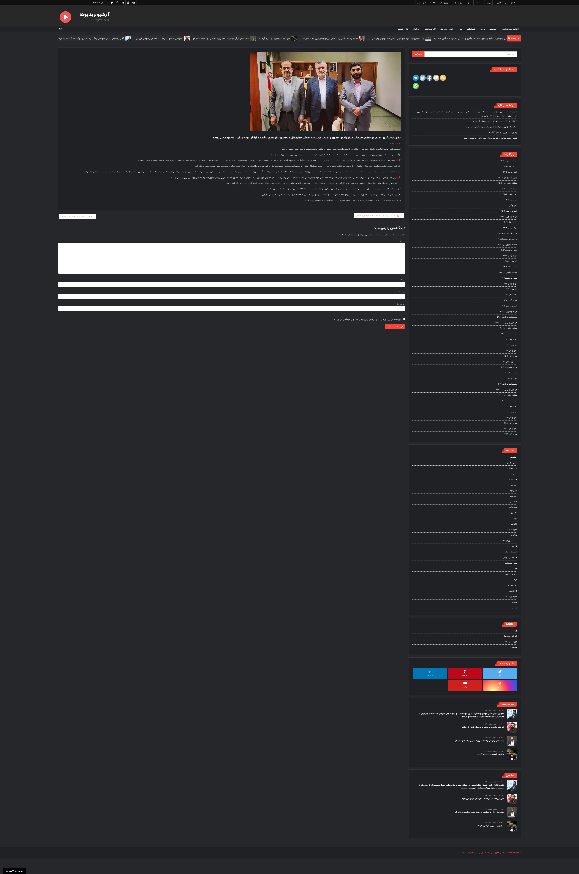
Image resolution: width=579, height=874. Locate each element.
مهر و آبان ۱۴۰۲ (510, 300)
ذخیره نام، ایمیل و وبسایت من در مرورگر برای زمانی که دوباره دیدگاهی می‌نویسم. (367, 319)
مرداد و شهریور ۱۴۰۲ (508, 311)
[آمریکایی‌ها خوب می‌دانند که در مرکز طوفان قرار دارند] (149, 38)
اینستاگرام (500, 687)
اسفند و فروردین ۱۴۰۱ (508, 328)
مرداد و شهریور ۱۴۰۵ (508, 160)
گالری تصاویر (422, 3)
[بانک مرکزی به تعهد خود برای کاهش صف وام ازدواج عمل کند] (391, 38)
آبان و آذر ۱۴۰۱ (511, 350)
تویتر (499, 675)
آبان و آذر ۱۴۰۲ (511, 294)
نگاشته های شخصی (512, 3)
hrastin (495, 710)
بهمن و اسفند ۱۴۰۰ (509, 400)
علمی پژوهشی (511, 563)
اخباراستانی (512, 468)
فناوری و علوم (511, 574)
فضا (515, 568)
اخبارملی (513, 485)
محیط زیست (511, 596)
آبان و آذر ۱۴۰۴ (511, 205)
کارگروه (514, 579)
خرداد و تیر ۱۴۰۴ (510, 227)
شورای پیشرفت (458, 3)
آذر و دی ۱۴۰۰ (511, 412)
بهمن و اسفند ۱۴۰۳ (508, 250)
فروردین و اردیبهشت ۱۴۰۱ (506, 389)
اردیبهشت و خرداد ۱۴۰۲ (507, 317)
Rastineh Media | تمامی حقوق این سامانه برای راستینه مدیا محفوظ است (489, 852)
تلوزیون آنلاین (444, 3)
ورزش (488, 3)
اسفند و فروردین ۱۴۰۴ (507, 183)
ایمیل (402, 291)
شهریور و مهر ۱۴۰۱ (509, 361)
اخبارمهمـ (498, 3)
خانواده (514, 524)
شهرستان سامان (510, 551)
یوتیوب (465, 687)
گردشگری (513, 591)
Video (432, 3)
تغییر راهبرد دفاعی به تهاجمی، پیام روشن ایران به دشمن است (292, 38)
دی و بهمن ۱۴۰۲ (510, 283)
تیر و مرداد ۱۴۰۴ (510, 222)
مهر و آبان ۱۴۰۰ (510, 423)
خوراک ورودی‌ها (510, 636)
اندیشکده (479, 3)
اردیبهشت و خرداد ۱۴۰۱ (507, 384)
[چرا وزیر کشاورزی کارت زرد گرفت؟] (257, 38)
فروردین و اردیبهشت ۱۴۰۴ (506, 239)
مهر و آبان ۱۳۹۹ (510, 434)
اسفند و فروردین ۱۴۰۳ (507, 244)
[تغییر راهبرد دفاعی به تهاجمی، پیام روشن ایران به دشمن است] (325, 38)
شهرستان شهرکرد (509, 557)
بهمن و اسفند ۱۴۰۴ (509, 188)
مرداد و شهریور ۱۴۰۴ (508, 216)
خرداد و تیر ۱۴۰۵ (510, 172)
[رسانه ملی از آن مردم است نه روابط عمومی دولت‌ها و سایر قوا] (216, 38)
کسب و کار (512, 585)
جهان (470, 3)
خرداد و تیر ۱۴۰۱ (510, 378)
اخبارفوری (513, 479)
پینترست (465, 675)
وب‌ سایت (401, 304)
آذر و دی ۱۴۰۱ (511, 345)
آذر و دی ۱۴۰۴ (511, 199)
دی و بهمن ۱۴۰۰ (510, 406)
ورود (515, 630)
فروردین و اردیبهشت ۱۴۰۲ (506, 322)
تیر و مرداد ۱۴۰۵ (510, 166)
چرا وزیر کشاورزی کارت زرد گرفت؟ (237, 38)
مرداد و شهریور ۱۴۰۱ (508, 367)
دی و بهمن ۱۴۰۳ (510, 255)
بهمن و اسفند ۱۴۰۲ (509, 278)
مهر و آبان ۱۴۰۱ (510, 356)
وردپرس (514, 647)
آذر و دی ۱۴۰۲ (511, 289)
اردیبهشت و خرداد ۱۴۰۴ (507, 233)
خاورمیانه (513, 529)
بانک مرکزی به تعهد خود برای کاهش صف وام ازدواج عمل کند (359, 38)
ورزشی (514, 607)
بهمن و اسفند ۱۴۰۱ (509, 333)
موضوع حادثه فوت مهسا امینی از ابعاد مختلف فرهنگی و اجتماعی (379, 215)
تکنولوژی (513, 512)
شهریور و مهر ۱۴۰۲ (509, 306)
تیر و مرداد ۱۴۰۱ (510, 372)
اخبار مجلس (512, 462)
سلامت (514, 535)
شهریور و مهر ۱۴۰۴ (509, 211)
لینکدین (430, 675)
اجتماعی (513, 457)
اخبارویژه (513, 496)
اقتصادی (513, 501)
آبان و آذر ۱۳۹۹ (510, 428)
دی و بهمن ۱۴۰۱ (510, 339)
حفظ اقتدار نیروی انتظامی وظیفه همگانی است (77, 216)
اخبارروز (514, 473)
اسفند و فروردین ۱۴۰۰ (508, 395)
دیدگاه (401, 241)
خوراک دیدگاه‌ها (510, 641)
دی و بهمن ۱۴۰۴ (510, 194)
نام (403, 279)
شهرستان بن (511, 546)
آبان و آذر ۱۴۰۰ (511, 417)
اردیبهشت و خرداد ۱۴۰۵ (507, 177)
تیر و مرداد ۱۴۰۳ (510, 266)
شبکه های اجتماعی (509, 540)
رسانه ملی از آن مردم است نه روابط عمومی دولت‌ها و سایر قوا (184, 38)
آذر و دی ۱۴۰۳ (511, 261)
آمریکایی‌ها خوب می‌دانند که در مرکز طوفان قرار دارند (122, 38)
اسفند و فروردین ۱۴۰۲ (507, 272)
